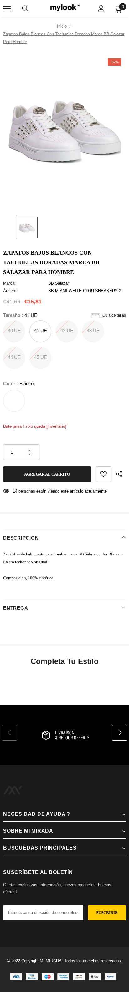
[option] (64, 130)
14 (15, 491)
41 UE (40, 330)
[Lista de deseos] (103, 474)
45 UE (40, 357)
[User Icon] (101, 8)
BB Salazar (58, 283)
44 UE (14, 357)
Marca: (9, 283)
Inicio (62, 26)
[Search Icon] (25, 9)
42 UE (66, 330)
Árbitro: (9, 290)
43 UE (93, 330)
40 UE (14, 330)
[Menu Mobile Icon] (7, 9)
